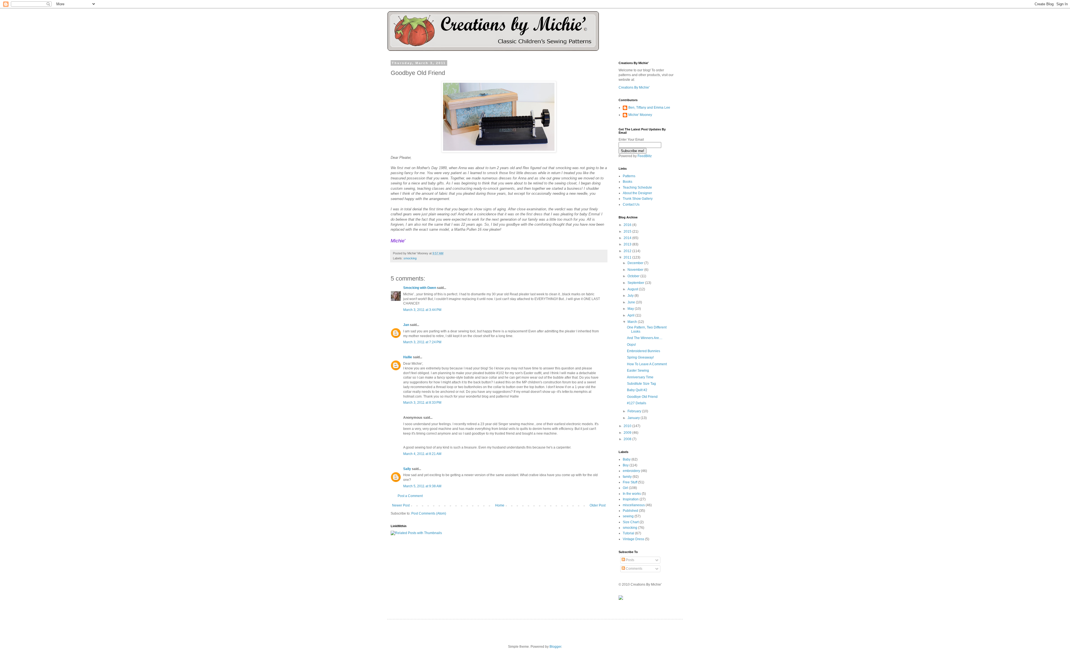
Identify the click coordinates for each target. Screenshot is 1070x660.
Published (630, 511)
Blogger (555, 647)
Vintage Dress (633, 539)
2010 (628, 426)
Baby (627, 459)
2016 (628, 225)
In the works (632, 494)
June (632, 302)
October (634, 276)
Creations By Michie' (634, 87)
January (634, 418)
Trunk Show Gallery (638, 199)
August (633, 289)
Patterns (629, 176)
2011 (628, 257)
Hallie (407, 357)
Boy (626, 465)
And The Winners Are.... (644, 338)
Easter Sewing (638, 370)
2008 (628, 439)
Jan (406, 325)
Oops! (631, 345)
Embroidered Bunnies (643, 351)
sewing (628, 516)
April (631, 315)
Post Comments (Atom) (428, 513)
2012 (628, 251)
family (627, 477)
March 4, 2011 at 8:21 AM (422, 454)
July (631, 296)
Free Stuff (630, 482)
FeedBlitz (645, 156)
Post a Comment (410, 496)
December (636, 263)
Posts (629, 560)
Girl (625, 488)
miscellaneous (634, 505)
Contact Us (631, 204)
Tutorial (628, 533)
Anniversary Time (640, 377)
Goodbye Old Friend (642, 397)
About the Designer (637, 193)
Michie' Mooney (640, 115)
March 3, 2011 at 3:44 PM (422, 310)
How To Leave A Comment (647, 364)
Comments (633, 569)
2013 (628, 244)
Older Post (597, 505)
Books (627, 182)
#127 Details (636, 403)
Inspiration (631, 499)
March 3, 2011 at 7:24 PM (422, 342)
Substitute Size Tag (641, 384)
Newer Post (401, 505)
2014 (628, 238)
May (631, 309)
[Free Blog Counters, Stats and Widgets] (621, 599)
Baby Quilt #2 (637, 390)
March (633, 322)
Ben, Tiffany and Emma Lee (649, 107)
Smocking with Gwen (419, 288)
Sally (407, 469)
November (636, 270)
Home (499, 505)
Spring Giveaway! (640, 357)
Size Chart (631, 522)
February (635, 411)
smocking (410, 258)
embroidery (631, 471)
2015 (628, 231)
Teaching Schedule (637, 187)
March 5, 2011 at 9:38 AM (422, 486)
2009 (628, 433)
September (636, 283)
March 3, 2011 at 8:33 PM (422, 403)
